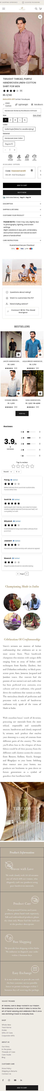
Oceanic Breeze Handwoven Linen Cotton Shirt (11, 400)
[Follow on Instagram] (9, 1080)
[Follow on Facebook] (3, 1080)
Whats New (6, 1025)
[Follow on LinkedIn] (21, 1080)
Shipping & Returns (9, 1071)
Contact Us (6, 1074)
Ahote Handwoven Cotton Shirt (11, 361)
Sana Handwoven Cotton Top (33, 400)
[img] (11, 90)
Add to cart (22, 185)
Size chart (37, 115)
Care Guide (6, 1055)
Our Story (6, 1046)
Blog (3, 1057)
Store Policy (6, 1068)
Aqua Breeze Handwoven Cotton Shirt (33, 361)
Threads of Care (8, 1052)
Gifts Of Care (7, 1033)
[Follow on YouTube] (15, 1080)
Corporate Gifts (8, 1036)
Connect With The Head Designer (23, 311)
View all (22, 413)
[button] (30, 431)
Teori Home (6, 1027)
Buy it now (22, 192)
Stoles (4, 1030)
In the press (6, 1049)
